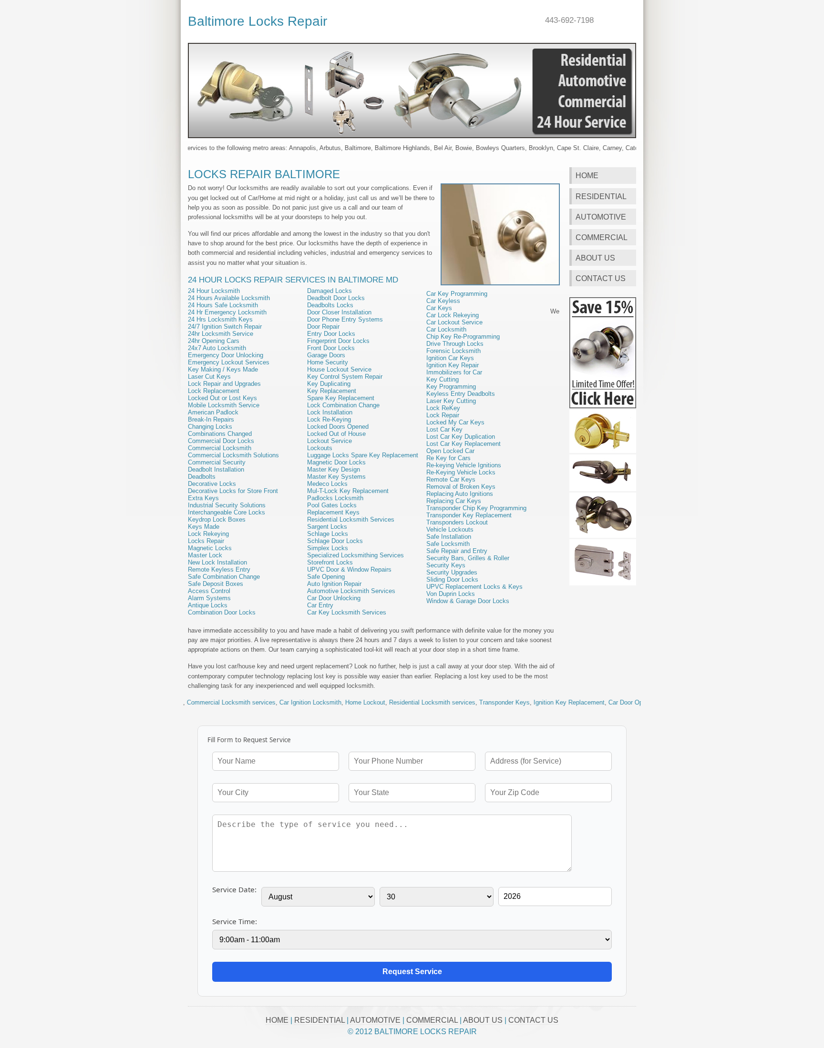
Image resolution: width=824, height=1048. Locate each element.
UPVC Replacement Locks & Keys (474, 586)
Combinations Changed (220, 433)
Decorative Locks (212, 483)
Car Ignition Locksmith (279, 702)
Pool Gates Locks (332, 505)
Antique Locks (207, 605)
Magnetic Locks (210, 548)
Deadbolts (202, 476)
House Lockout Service (339, 369)
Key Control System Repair (344, 376)
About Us (595, 257)
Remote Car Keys (450, 479)
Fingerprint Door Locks (338, 340)
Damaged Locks (329, 290)
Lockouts (319, 448)
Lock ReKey (443, 408)
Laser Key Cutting (451, 400)
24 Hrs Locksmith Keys (220, 319)
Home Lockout (334, 702)
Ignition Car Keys (450, 358)
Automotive (601, 216)
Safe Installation (448, 536)
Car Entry (320, 605)
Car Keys (439, 308)
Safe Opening (326, 576)
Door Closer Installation (339, 312)
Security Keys (445, 565)
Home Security (327, 362)
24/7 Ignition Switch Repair (225, 326)
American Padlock (213, 412)
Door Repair (323, 326)
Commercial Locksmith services (200, 702)
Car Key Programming (456, 293)
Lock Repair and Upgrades (224, 383)
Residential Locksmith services (401, 702)
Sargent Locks (327, 526)
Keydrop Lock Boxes (217, 519)
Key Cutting (442, 379)
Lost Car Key (444, 429)
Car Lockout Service (454, 322)
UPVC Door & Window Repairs (349, 569)
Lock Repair (442, 415)
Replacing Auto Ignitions (459, 493)
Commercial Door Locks (221, 440)
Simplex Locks (327, 548)
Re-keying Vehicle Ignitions (463, 465)
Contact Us (601, 278)
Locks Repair (206, 540)
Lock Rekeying (208, 533)
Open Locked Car (450, 450)
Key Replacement (331, 390)
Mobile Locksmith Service (223, 405)
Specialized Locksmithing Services (355, 555)
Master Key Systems (336, 476)
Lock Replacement (213, 390)
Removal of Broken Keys (460, 486)
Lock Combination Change (343, 405)
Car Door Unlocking (333, 598)
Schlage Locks (327, 533)
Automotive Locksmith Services (351, 591)
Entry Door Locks (331, 333)
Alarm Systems (209, 598)
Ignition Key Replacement (538, 702)
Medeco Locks (327, 483)
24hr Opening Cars (213, 340)
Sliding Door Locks (452, 579)
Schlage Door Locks (335, 540)
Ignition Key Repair (452, 365)
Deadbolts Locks (330, 305)
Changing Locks (210, 426)
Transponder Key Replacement (469, 515)
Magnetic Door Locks (336, 462)
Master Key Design (333, 469)
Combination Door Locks (222, 612)
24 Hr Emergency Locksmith (227, 312)
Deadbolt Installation (216, 469)
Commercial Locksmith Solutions (233, 455)
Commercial (602, 237)
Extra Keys (203, 498)
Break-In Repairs (211, 419)
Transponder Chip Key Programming (476, 508)
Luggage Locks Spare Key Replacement (362, 455)
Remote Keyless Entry (219, 569)
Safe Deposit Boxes (215, 583)
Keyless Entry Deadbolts (460, 393)
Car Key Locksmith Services (346, 612)
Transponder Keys (473, 702)
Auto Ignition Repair (334, 583)
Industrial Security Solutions (227, 505)
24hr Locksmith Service (220, 333)
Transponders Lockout (457, 522)
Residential (601, 196)
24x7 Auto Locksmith (217, 348)
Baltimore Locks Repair (257, 21)
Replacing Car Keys (453, 500)
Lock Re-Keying (329, 419)
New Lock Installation (217, 562)
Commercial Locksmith (219, 448)
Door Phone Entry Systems (345, 319)
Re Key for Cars (448, 458)
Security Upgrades (451, 572)
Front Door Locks (331, 348)
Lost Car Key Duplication (460, 436)
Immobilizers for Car (454, 372)
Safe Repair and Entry (456, 550)
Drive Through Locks (455, 343)
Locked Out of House (336, 433)
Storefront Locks (330, 562)
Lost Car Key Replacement (463, 443)
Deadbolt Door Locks (336, 298)
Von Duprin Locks (450, 593)
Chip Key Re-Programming (463, 336)
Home (587, 175)
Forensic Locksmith (453, 350)
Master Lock (205, 555)
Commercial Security (217, 462)
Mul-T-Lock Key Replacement (348, 490)
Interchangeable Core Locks (226, 512)
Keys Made (203, 526)
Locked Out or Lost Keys (222, 398)
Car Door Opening (602, 702)
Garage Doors (326, 355)
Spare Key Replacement (340, 398)
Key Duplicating (328, 383)
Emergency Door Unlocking (225, 355)
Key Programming (451, 386)
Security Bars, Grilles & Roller (467, 558)
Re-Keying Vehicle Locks (460, 472)
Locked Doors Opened (338, 426)
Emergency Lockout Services (228, 362)
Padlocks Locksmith (335, 498)
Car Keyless (443, 300)
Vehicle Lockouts (450, 529)
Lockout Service (329, 440)
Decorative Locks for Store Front (233, 490)
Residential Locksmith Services (350, 519)
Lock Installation (329, 412)
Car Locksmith (446, 329)
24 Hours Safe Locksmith (223, 305)
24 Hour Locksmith (214, 290)
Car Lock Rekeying (452, 315)
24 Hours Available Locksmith (229, 298)
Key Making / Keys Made (223, 369)
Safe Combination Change (224, 576)
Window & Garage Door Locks (467, 601)
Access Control (209, 591)
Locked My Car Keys (455, 422)
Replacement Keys (333, 512)
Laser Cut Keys (209, 376)
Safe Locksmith (448, 543)
